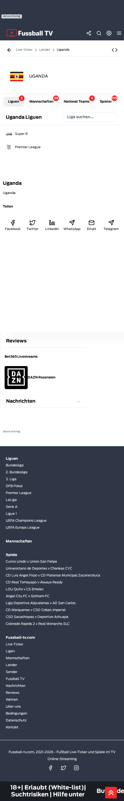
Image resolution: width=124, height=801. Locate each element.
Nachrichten (15, 685)
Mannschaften (43, 100)
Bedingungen (16, 713)
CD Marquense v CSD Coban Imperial (35, 610)
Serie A (11, 506)
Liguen (15, 100)
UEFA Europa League (23, 527)
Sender (11, 672)
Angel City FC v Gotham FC (27, 596)
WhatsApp (71, 229)
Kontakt (12, 727)
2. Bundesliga (16, 472)
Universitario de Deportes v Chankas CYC (39, 568)
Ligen (10, 651)
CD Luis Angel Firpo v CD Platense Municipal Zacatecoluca (53, 575)
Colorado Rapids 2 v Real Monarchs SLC (37, 623)
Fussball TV (15, 679)
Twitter (32, 229)
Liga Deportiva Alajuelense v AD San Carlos (41, 603)
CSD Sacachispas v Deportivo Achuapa (37, 617)
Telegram (111, 229)
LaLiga (11, 500)
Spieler (108, 100)
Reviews (12, 692)
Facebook (12, 229)
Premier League (28, 147)
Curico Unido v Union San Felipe (31, 561)
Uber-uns (13, 706)
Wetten (12, 699)
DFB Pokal (14, 486)
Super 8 (21, 133)
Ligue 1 (11, 513)
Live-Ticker (14, 644)
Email (91, 229)
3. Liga (11, 479)
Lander (11, 665)
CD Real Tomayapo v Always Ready (34, 582)
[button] (115, 50)
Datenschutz (16, 720)
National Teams (78, 100)
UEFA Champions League (26, 520)
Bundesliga (15, 465)
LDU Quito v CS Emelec (25, 589)
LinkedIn (52, 229)
